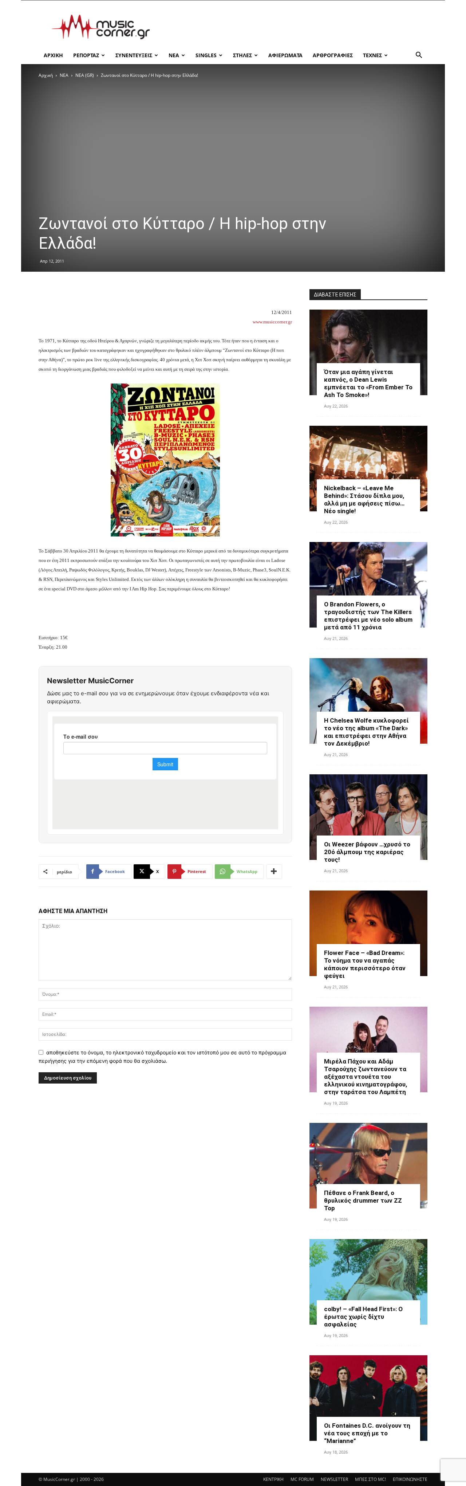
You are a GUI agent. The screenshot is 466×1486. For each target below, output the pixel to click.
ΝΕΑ (174, 55)
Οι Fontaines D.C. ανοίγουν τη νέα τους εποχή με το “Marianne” (367, 1433)
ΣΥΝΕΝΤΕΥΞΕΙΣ (133, 55)
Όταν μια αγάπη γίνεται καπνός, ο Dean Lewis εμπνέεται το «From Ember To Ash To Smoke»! (368, 383)
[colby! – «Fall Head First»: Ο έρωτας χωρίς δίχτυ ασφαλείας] (368, 1282)
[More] (274, 871)
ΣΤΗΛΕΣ (242, 55)
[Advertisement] (294, 27)
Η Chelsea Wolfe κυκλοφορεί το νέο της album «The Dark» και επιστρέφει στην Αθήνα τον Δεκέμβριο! (366, 732)
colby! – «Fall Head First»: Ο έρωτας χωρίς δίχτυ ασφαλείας (363, 1316)
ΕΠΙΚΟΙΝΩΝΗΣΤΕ (410, 1479)
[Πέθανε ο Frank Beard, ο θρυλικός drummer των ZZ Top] (368, 1165)
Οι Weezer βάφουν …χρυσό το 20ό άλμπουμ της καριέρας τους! (367, 852)
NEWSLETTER (334, 1479)
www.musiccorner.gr (272, 322)
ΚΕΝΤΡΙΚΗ (273, 1479)
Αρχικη (53, 55)
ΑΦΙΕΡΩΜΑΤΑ (285, 55)
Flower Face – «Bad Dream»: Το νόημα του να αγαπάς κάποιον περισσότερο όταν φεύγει (365, 964)
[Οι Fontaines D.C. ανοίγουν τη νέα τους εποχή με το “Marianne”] (368, 1398)
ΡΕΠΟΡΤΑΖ (86, 55)
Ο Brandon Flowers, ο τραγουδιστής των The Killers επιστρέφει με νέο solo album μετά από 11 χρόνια (368, 616)
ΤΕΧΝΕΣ (372, 55)
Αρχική (46, 75)
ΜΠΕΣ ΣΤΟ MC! (370, 1479)
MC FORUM (302, 1479)
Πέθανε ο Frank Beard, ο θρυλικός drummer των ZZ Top (363, 1200)
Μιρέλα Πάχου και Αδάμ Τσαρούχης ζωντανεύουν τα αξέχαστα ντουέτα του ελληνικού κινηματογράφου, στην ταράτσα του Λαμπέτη (365, 1077)
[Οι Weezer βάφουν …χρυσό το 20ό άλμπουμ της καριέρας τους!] (368, 817)
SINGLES (206, 55)
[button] (418, 55)
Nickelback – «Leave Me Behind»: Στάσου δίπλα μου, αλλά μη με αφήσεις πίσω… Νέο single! (364, 499)
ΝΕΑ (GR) (84, 75)
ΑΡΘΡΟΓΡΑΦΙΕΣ (333, 55)
